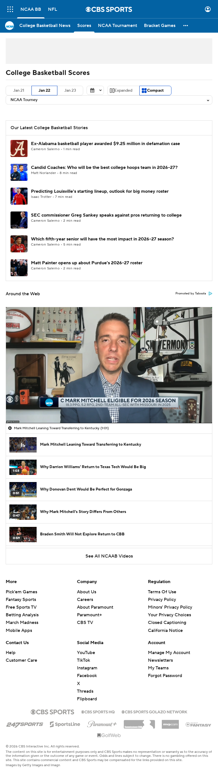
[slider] (109, 407)
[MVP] (170, 722)
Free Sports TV (21, 607)
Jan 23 (70, 90)
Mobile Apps (19, 630)
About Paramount (95, 607)
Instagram (87, 668)
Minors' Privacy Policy (170, 607)
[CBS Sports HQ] (98, 711)
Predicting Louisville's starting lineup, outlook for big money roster (100, 191)
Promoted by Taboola (190, 294)
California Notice (165, 630)
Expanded (123, 90)
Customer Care (21, 660)
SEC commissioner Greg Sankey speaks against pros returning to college (106, 215)
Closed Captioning (167, 622)
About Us (86, 592)
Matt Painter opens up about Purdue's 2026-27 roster (86, 263)
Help (11, 652)
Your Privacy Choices (169, 615)
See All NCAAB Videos (109, 556)
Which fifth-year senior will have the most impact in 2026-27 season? (102, 239)
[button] (10, 9)
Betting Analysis (22, 615)
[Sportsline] (65, 723)
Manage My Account (169, 652)
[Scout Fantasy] (199, 724)
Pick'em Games (21, 592)
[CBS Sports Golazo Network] (154, 711)
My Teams (158, 668)
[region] (109, 365)
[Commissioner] (139, 722)
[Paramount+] (102, 723)
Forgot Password (165, 675)
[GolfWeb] (109, 735)
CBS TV (85, 622)
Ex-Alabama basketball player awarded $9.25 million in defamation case (105, 143)
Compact (155, 90)
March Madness (22, 622)
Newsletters (160, 660)
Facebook (87, 675)
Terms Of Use (162, 592)
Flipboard (87, 699)
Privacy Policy (162, 599)
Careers (85, 599)
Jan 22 (44, 90)
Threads (85, 691)
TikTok (83, 660)
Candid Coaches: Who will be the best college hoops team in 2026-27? (104, 167)
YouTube (86, 652)
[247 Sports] (24, 723)
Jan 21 (18, 90)
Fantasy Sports (21, 599)
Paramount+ (89, 615)
